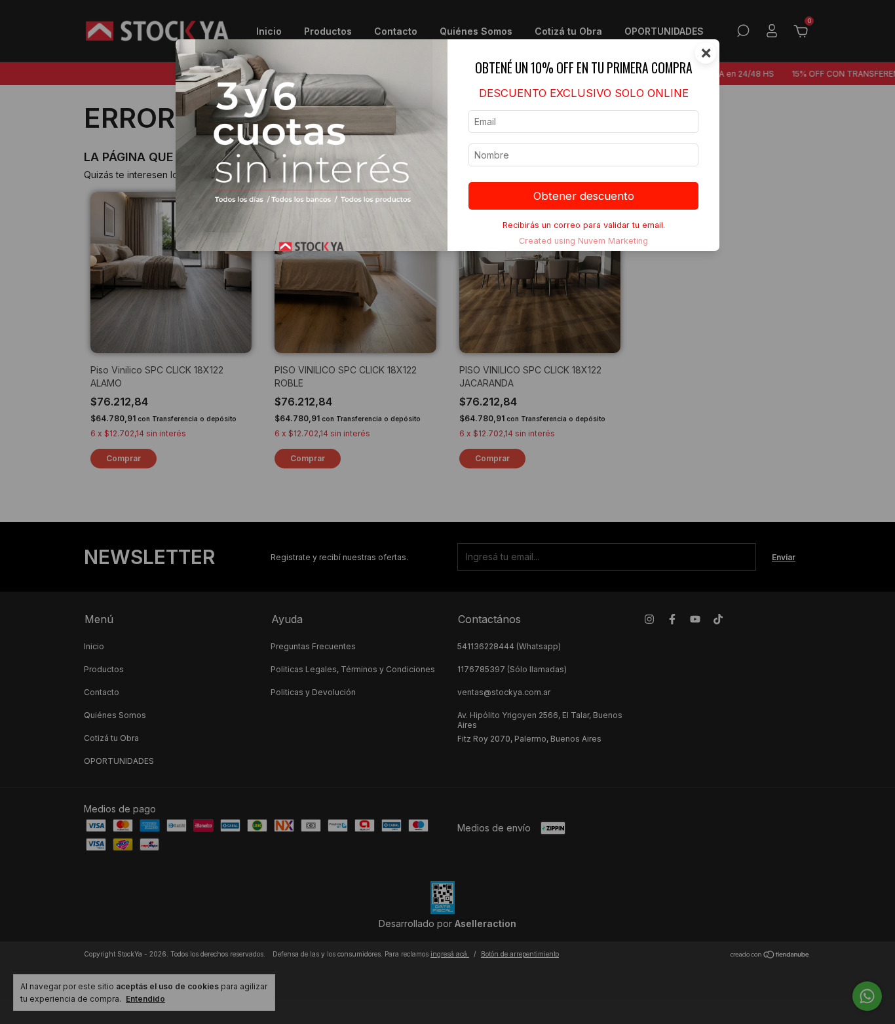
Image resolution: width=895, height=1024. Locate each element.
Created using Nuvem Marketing (583, 241)
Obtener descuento (583, 195)
